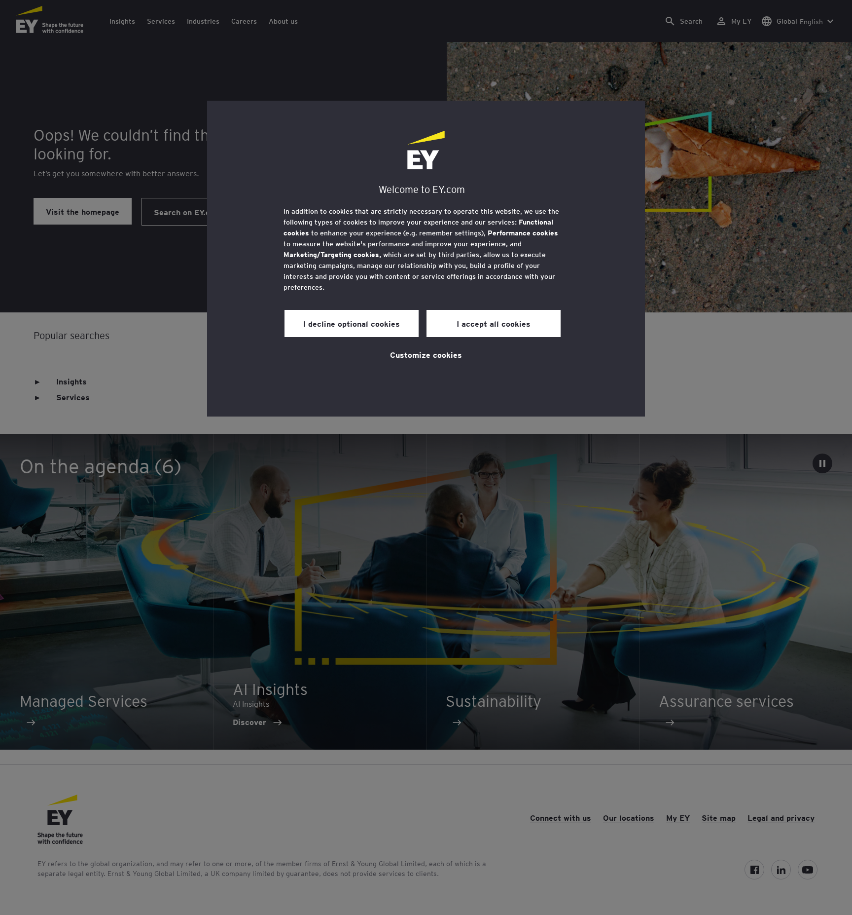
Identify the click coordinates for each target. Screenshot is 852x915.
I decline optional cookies (351, 323)
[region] (426, 259)
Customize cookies (426, 354)
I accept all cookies (494, 323)
